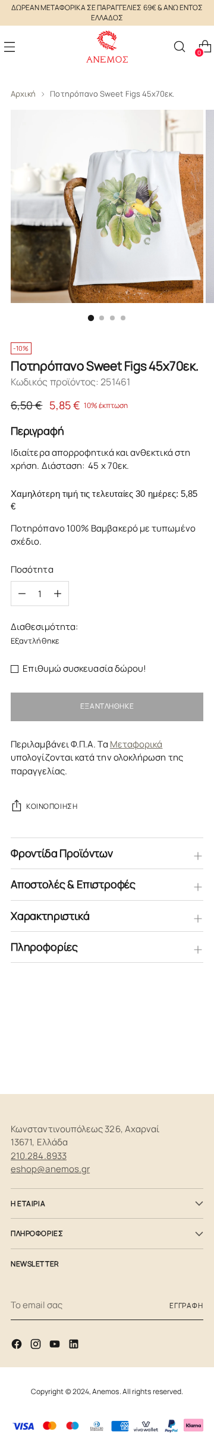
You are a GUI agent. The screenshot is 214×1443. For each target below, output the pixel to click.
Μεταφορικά (136, 744)
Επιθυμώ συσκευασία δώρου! (84, 668)
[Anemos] (107, 46)
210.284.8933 (39, 1156)
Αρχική (23, 93)
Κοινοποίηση (51, 806)
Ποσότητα (32, 569)
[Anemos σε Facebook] (18, 1346)
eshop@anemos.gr (50, 1169)
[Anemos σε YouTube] (56, 1346)
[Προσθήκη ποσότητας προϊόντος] (22, 593)
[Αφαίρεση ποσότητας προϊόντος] (57, 593)
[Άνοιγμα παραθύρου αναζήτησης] (179, 47)
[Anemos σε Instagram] (37, 1346)
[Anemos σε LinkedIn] (75, 1346)
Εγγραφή (186, 1305)
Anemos (105, 1391)
